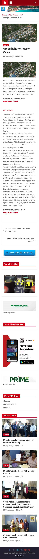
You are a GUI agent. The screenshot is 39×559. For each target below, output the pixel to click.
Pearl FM (20, 56)
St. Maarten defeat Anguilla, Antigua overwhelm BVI (18, 230)
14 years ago (9, 445)
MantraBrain (19, 556)
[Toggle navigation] (11, 2)
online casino (8, 110)
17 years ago (9, 56)
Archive (6, 45)
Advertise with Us (9, 404)
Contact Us (7, 407)
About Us (6, 401)
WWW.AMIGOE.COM (10, 101)
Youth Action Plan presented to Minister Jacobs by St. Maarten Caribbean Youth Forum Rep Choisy (18, 504)
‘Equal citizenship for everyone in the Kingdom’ (20, 240)
